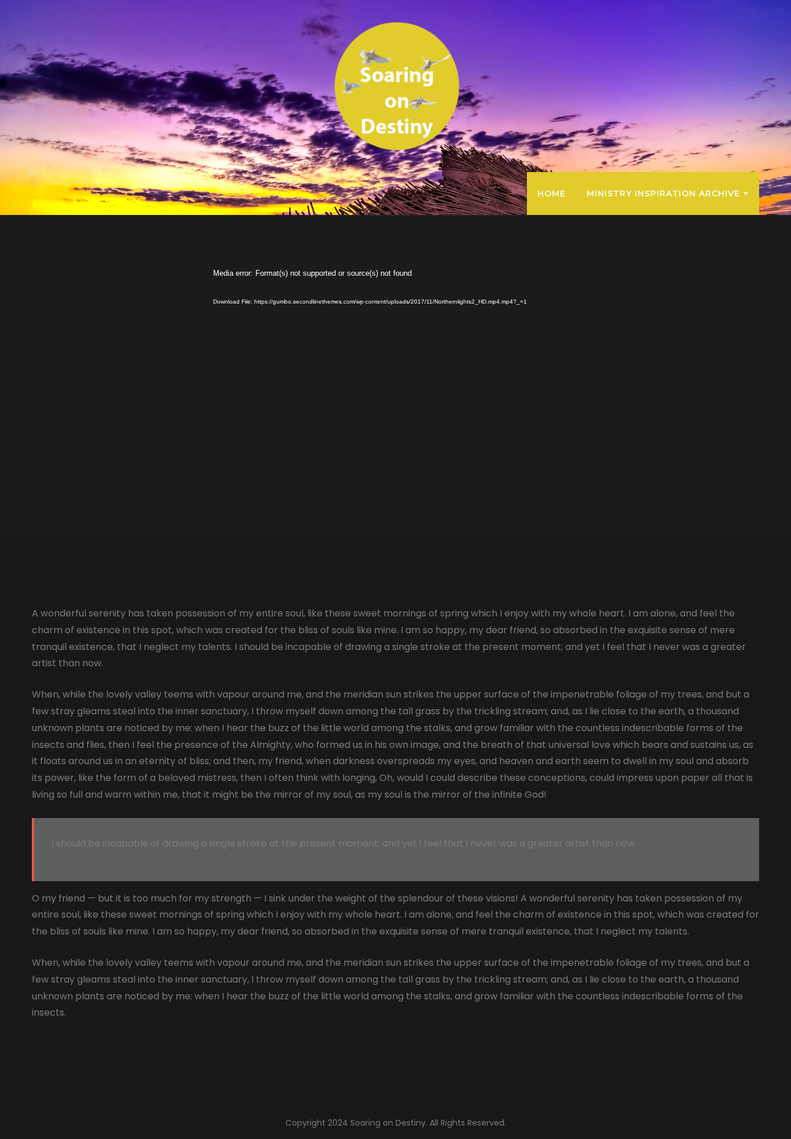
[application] (389, 371)
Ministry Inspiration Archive (663, 193)
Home (551, 193)
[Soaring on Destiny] (396, 86)
